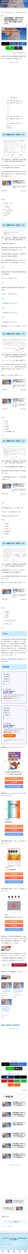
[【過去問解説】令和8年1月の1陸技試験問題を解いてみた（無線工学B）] (6, 1002)
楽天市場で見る (14, 782)
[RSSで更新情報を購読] (14, 1084)
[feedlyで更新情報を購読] (20, 1081)
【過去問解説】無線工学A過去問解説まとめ (18, 991)
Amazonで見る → (9, 735)
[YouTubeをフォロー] (7, 1081)
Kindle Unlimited (7, 739)
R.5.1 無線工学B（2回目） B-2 (14, 103)
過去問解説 (17, 1025)
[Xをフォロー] (20, 1077)
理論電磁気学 (8, 822)
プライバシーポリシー (7, 1244)
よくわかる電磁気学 (10, 869)
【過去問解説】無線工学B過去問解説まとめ (6, 991)
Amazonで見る (14, 778)
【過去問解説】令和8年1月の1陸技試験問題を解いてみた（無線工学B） (6, 1010)
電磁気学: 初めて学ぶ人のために (14, 917)
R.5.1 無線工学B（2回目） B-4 (14, 118)
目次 (12, 97)
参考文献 (9, 127)
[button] (18, 48)
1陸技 (4, 1025)
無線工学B (10, 1025)
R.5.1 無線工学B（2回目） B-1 (14, 100)
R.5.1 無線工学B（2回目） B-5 (14, 123)
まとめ (8, 125)
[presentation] (9, 203)
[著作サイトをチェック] (7, 1077)
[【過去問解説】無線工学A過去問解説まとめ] (18, 985)
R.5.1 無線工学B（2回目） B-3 (14, 116)
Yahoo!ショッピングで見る (14, 786)
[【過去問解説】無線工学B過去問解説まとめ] (6, 985)
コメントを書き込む (14, 1221)
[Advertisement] (14, 78)
